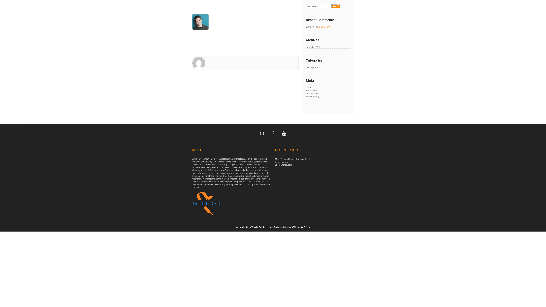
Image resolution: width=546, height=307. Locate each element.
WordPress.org (312, 96)
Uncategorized (312, 67)
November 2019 (313, 47)
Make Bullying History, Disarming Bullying (293, 159)
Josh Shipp (210, 38)
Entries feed (311, 90)
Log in (308, 87)
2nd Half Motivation (283, 164)
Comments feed (313, 93)
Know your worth (282, 161)
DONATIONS (325, 26)
